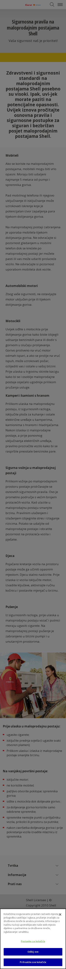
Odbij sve (32, 951)
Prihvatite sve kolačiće (33, 962)
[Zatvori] (60, 914)
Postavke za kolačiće (33, 941)
